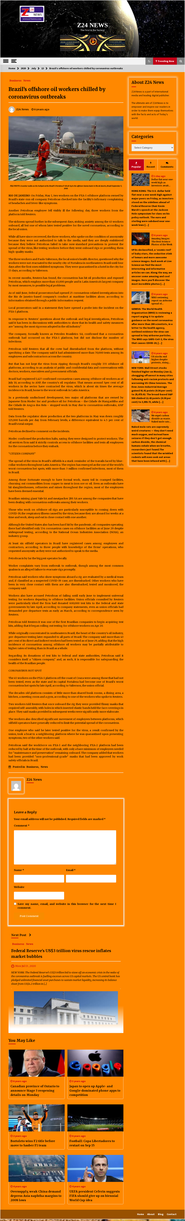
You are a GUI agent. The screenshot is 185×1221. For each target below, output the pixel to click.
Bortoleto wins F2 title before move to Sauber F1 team (32, 1143)
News (27, 80)
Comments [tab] (167, 166)
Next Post (18, 935)
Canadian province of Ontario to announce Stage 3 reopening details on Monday (34, 1090)
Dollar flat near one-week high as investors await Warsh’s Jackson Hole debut (162, 182)
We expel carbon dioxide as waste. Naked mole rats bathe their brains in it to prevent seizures (162, 418)
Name (19, 870)
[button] (149, 61)
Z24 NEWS (92, 25)
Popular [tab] (136, 166)
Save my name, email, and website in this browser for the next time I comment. (67, 905)
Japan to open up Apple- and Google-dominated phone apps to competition (94, 1090)
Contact (172, 1214)
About (151, 1214)
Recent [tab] (151, 166)
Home (140, 1214)
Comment (21, 825)
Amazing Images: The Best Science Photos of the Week (161, 241)
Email (71, 870)
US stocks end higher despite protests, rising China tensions (160, 359)
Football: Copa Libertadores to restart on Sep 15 (92, 1143)
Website (19, 887)
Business (15, 80)
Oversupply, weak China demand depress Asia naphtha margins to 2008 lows (35, 1196)
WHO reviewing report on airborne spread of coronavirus (161, 300)
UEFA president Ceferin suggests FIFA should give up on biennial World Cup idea (94, 1196)
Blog (161, 1214)
